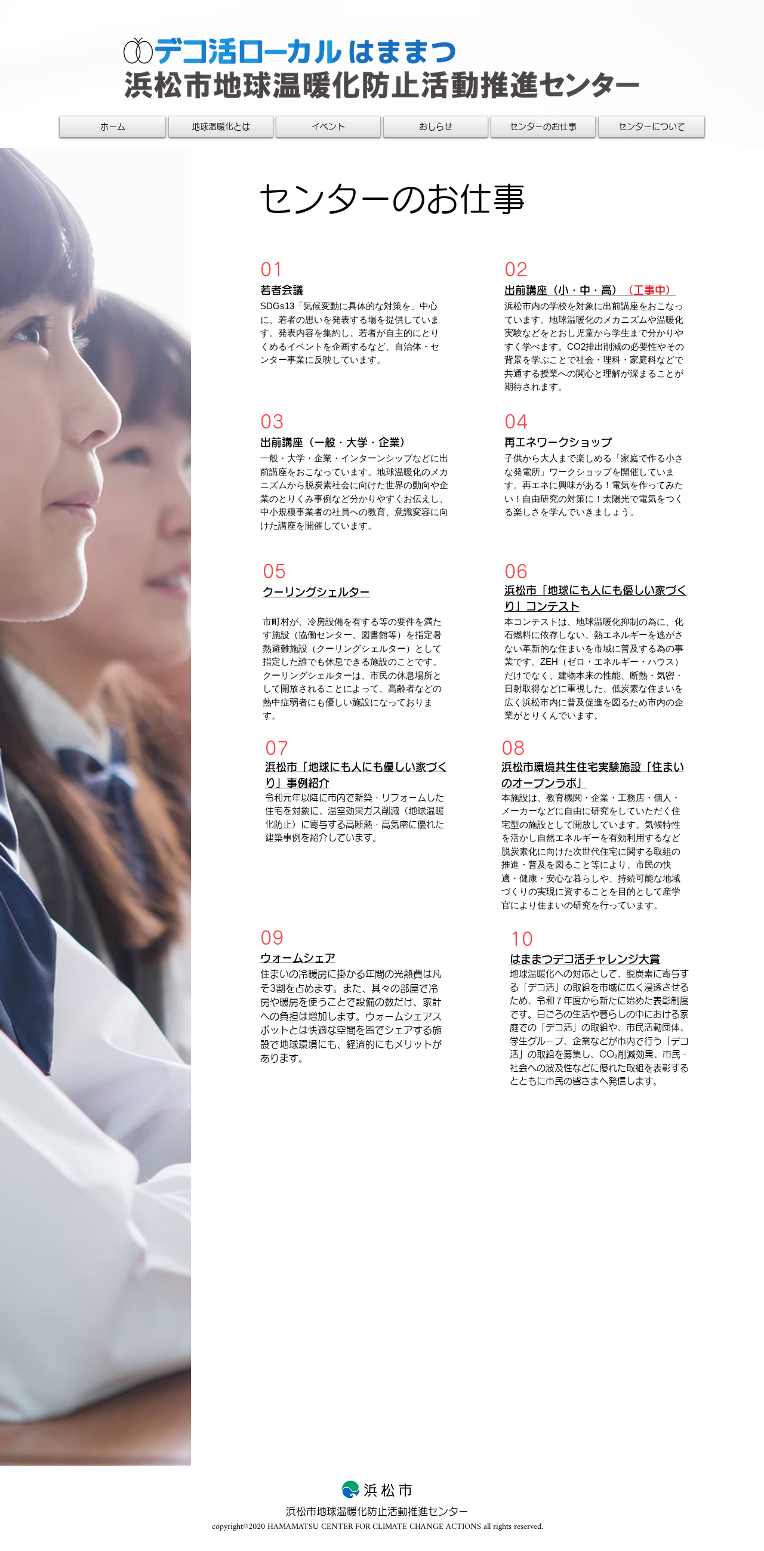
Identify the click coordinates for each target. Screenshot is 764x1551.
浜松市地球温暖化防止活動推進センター (377, 1511)
